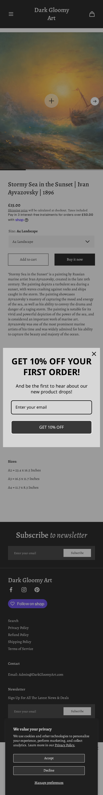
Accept (49, 758)
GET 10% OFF (51, 427)
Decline (49, 770)
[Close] (94, 354)
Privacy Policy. (65, 745)
